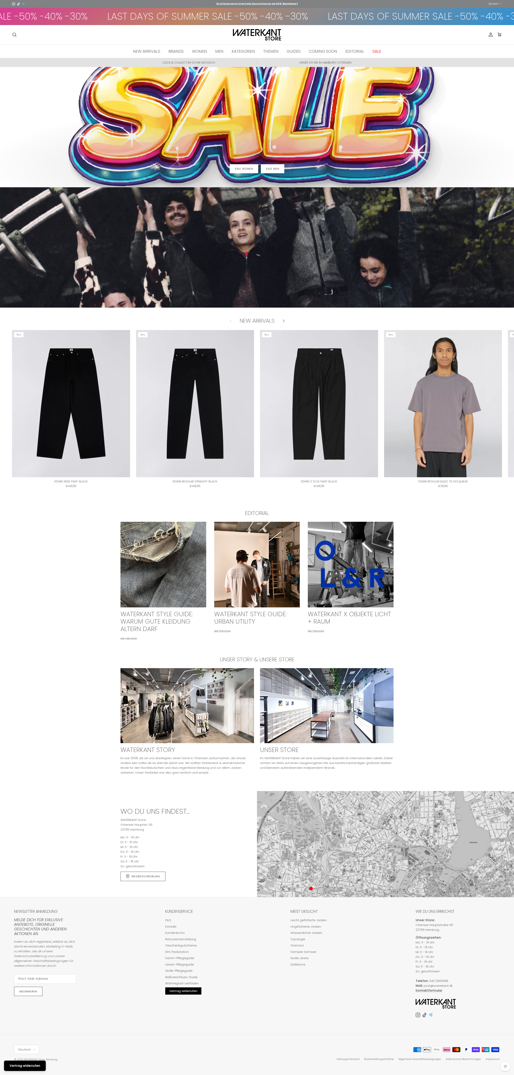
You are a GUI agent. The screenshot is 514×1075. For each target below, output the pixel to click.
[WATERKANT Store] (257, 35)
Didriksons (298, 964)
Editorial (257, 513)
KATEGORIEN (243, 51)
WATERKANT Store (34, 1059)
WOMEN (199, 51)
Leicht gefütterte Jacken (309, 920)
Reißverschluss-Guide (181, 977)
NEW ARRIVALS (146, 51)
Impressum (493, 1059)
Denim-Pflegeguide (179, 958)
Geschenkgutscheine (181, 945)
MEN (219, 51)
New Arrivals (257, 321)
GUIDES (294, 51)
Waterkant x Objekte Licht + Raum (349, 618)
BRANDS (176, 51)
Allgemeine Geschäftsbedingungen (419, 1059)
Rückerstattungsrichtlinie (379, 1059)
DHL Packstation (177, 952)
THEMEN (270, 51)
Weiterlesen (128, 638)
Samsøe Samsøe (303, 952)
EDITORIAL (354, 51)
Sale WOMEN (244, 169)
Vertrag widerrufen (183, 991)
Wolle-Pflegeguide (179, 971)
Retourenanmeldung (180, 939)
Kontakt (170, 926)
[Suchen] (14, 34)
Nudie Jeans (300, 958)
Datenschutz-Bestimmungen (463, 1059)
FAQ (168, 920)
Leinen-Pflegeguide (179, 964)
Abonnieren (28, 991)
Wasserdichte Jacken (306, 933)
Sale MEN (272, 169)
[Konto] (490, 34)
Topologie (298, 939)
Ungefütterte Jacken (306, 926)
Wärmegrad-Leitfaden (182, 983)
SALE (376, 51)
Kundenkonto (175, 933)
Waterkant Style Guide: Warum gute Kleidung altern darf (156, 621)
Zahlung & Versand (348, 1059)
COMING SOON (323, 51)
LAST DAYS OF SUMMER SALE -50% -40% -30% (293, 16)
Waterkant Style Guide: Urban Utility (250, 618)
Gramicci (297, 945)
